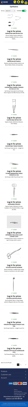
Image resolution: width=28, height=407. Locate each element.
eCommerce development (7, 404)
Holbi (15, 404)
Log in (9, 31)
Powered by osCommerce (21, 404)
